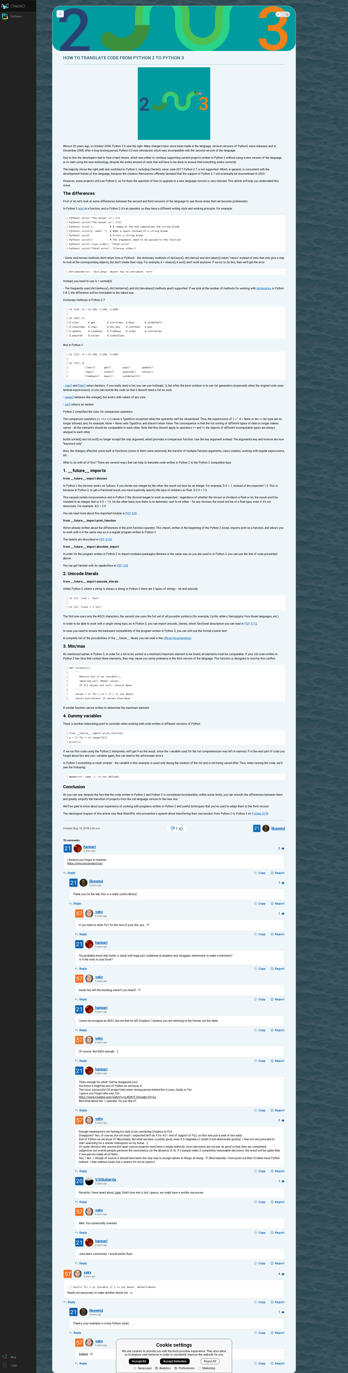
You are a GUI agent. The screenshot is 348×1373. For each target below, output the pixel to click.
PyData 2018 (260, 813)
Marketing (208, 1368)
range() (69, 397)
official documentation (177, 638)
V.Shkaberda (105, 1179)
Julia (118, 1192)
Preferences (186, 1368)
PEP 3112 (250, 623)
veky (99, 912)
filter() (82, 385)
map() (68, 385)
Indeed (83, 1354)
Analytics (165, 1368)
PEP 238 (131, 513)
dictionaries (263, 288)
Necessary (145, 1368)
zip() (68, 404)
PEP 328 (122, 565)
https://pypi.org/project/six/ (85, 863)
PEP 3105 (105, 539)
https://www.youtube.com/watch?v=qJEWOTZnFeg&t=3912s (117, 1097)
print (81, 208)
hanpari (90, 847)
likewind (278, 828)
